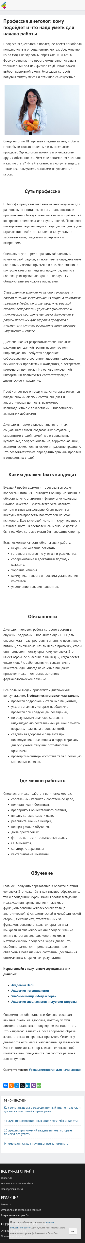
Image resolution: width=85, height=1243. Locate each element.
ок (72, 1231)
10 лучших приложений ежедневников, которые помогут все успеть (38, 1132)
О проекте (6, 1178)
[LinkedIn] (28, 1085)
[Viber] (33, 1085)
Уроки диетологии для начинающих (55, 1070)
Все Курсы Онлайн (17, 1171)
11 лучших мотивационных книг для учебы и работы (41, 1121)
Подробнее (53, 1233)
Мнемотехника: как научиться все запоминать (36, 1143)
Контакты (6, 1204)
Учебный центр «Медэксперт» (33, 996)
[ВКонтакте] (5, 1085)
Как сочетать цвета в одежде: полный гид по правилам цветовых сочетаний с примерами (42, 1109)
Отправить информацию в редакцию (21, 1210)
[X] (22, 1085)
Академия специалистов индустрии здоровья (44, 1001)
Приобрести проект (12, 1189)
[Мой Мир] (16, 1085)
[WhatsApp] (39, 1085)
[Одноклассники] (11, 1085)
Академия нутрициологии (30, 990)
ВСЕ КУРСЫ (4, 5)
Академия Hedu (22, 985)
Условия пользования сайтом (17, 1183)
